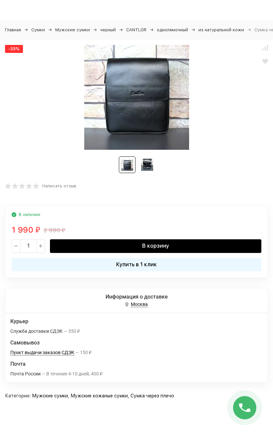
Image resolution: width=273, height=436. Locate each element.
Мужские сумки (72, 29)
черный (108, 29)
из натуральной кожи (221, 29)
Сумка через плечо (152, 395)
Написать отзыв (59, 185)
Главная (13, 29)
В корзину (155, 246)
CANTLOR (136, 29)
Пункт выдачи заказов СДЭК (42, 352)
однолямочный (172, 29)
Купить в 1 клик (136, 264)
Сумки (38, 29)
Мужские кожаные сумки (99, 395)
